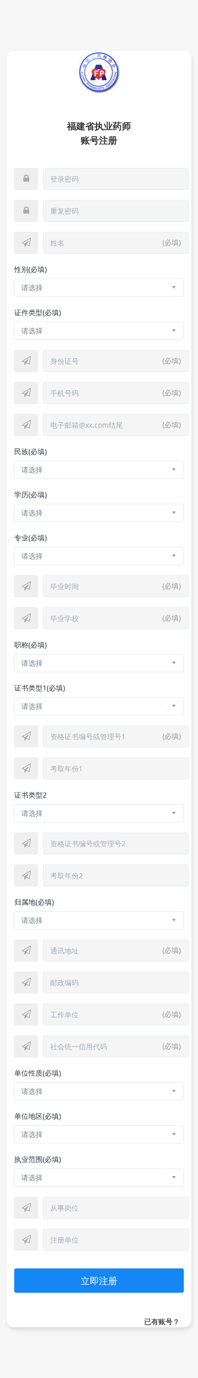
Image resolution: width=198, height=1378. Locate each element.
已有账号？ (162, 1321)
